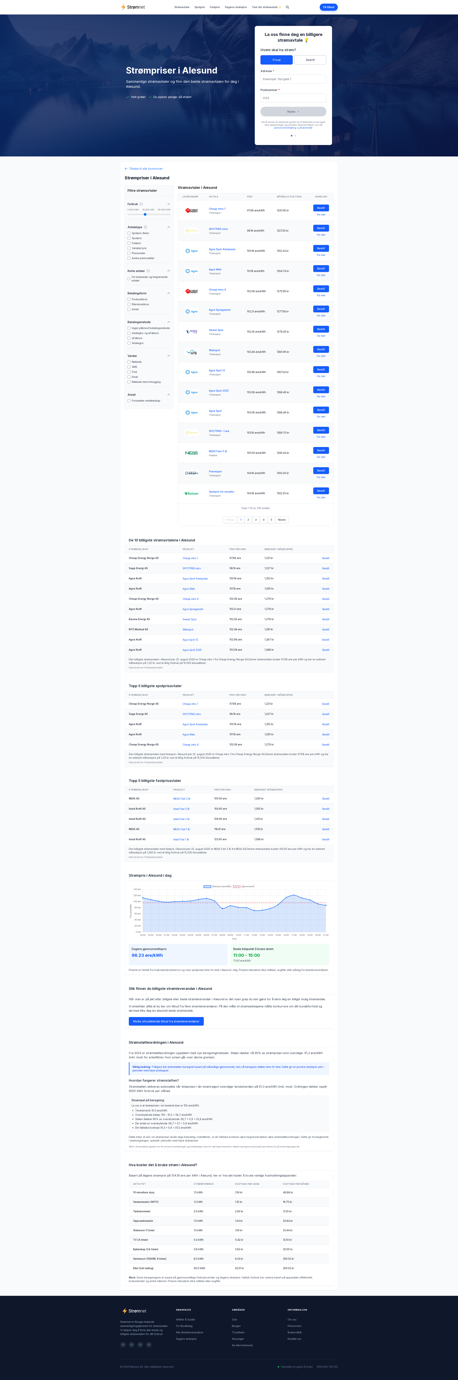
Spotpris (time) (140, 233)
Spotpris (199, 7)
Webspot (214, 350)
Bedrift (310, 60)
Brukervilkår (295, 1332)
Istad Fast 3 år (181, 808)
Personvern (294, 1325)
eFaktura (137, 338)
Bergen (236, 1325)
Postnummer (270, 90)
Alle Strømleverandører (189, 1332)
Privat (277, 60)
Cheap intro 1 (217, 208)
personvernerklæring (285, 127)
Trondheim (238, 1332)
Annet (135, 309)
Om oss (292, 1319)
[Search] (287, 7)
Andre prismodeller (143, 258)
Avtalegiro (138, 343)
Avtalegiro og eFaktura (145, 333)
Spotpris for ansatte (221, 491)
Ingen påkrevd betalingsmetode (151, 328)
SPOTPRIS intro (218, 228)
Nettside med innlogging (146, 381)
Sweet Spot (216, 330)
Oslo (234, 1319)
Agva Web (215, 269)
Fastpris (215, 7)
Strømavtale (181, 7)
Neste (291, 111)
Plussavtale (138, 253)
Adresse (267, 71)
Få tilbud (328, 7)
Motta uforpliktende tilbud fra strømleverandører (166, 1021)
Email (135, 376)
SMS (134, 366)
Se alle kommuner (242, 1345)
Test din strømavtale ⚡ (266, 7)
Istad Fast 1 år (181, 839)
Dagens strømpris (236, 7)
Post (134, 371)
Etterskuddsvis (140, 304)
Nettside (137, 361)
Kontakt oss (294, 1338)
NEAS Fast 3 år (218, 451)
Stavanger (238, 1338)
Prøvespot (215, 471)
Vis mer (321, 214)
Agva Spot (215, 410)
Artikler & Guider (185, 1319)
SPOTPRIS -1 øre (219, 431)
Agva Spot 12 (217, 370)
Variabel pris (139, 248)
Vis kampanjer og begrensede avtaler (149, 278)
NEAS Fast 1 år (181, 829)
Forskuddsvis (139, 299)
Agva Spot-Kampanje (222, 249)
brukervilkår (306, 127)
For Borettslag (184, 1325)
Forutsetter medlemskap (146, 400)
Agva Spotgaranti (220, 309)
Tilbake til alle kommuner (146, 168)
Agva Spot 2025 (219, 390)
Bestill (321, 207)
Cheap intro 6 (217, 289)
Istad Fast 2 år (181, 819)
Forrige (230, 519)
